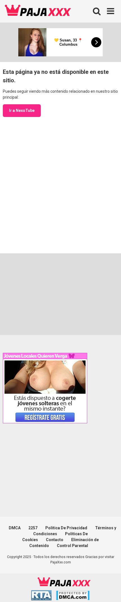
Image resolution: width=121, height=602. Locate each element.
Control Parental (72, 545)
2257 (32, 528)
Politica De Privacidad (66, 528)
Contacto (54, 539)
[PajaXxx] (38, 11)
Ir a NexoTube (22, 110)
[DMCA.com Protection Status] (73, 596)
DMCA (15, 528)
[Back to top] (110, 590)
